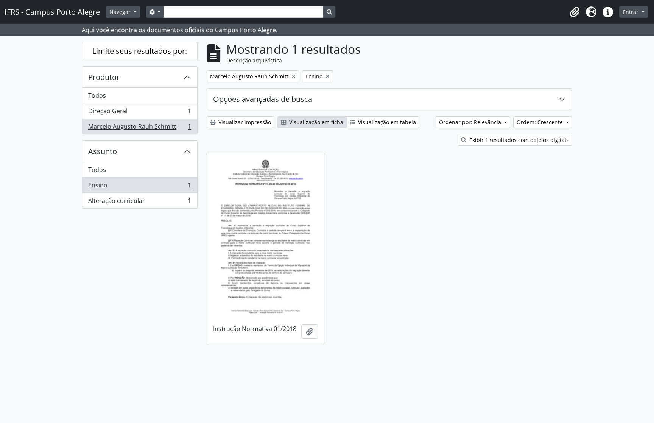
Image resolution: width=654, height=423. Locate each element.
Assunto (102, 151)
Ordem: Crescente (540, 122)
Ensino (139, 187)
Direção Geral (139, 113)
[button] (574, 12)
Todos (97, 95)
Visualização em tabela (386, 122)
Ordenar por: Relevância (471, 122)
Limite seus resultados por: (139, 51)
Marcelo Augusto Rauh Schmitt (139, 128)
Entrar (631, 12)
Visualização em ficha (315, 122)
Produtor (104, 77)
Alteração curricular (139, 202)
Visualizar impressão (244, 122)
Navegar (120, 12)
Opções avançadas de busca (262, 99)
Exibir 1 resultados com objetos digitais (518, 140)
